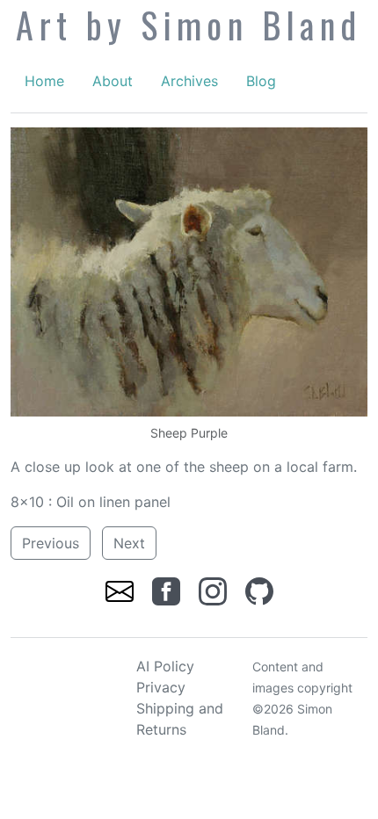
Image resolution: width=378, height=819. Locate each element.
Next (129, 543)
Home (44, 81)
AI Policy (165, 666)
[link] (121, 590)
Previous (50, 543)
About (112, 81)
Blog (261, 81)
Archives (189, 81)
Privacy (160, 687)
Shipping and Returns (179, 718)
